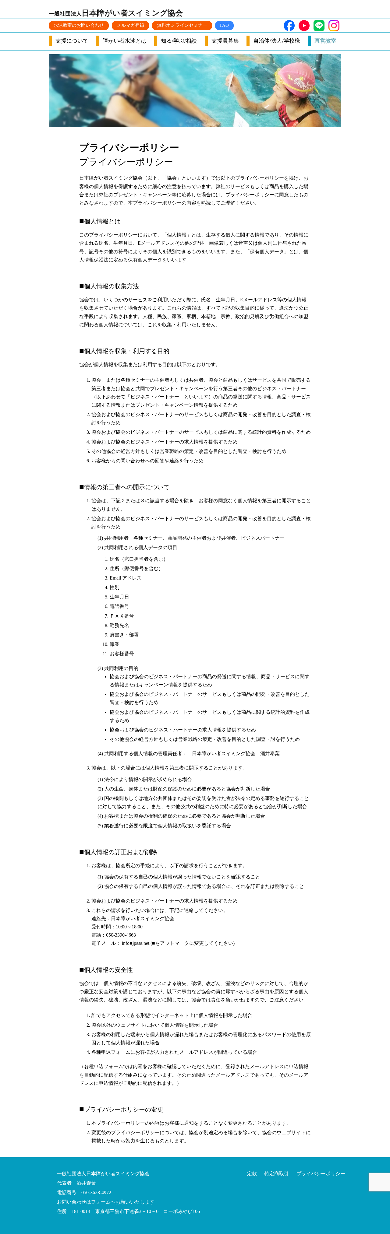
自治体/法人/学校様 (276, 41)
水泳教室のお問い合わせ (79, 25)
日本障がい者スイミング (116, 13)
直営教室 (325, 41)
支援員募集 (225, 41)
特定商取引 (276, 1173)
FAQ (224, 25)
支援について (71, 41)
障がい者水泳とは (125, 41)
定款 (252, 1173)
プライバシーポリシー (320, 1173)
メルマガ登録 (130, 25)
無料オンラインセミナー (182, 25)
